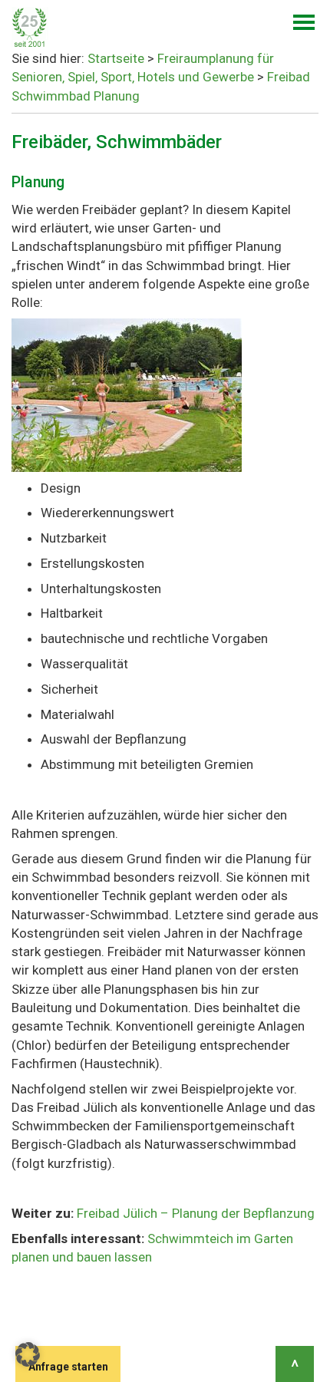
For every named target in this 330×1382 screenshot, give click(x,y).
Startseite (115, 58)
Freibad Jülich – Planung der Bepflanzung (196, 1213)
